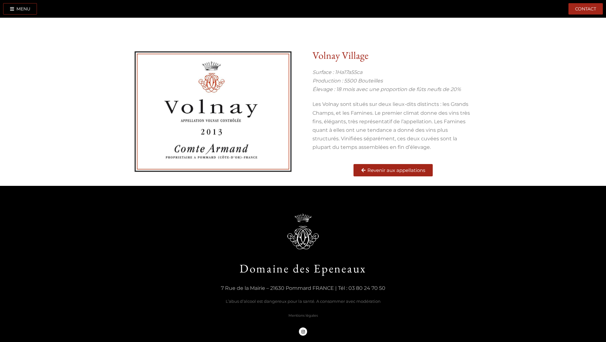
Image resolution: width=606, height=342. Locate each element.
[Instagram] (303, 331)
